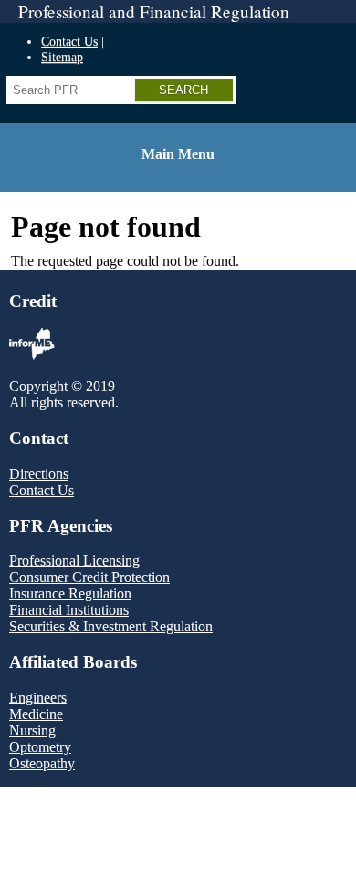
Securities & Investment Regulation (111, 626)
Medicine (36, 714)
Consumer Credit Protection (89, 577)
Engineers (38, 697)
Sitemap (62, 56)
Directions (38, 473)
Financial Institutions (69, 610)
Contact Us (69, 41)
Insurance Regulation (70, 593)
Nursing (32, 730)
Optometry (40, 747)
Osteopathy (42, 763)
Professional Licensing (74, 560)
